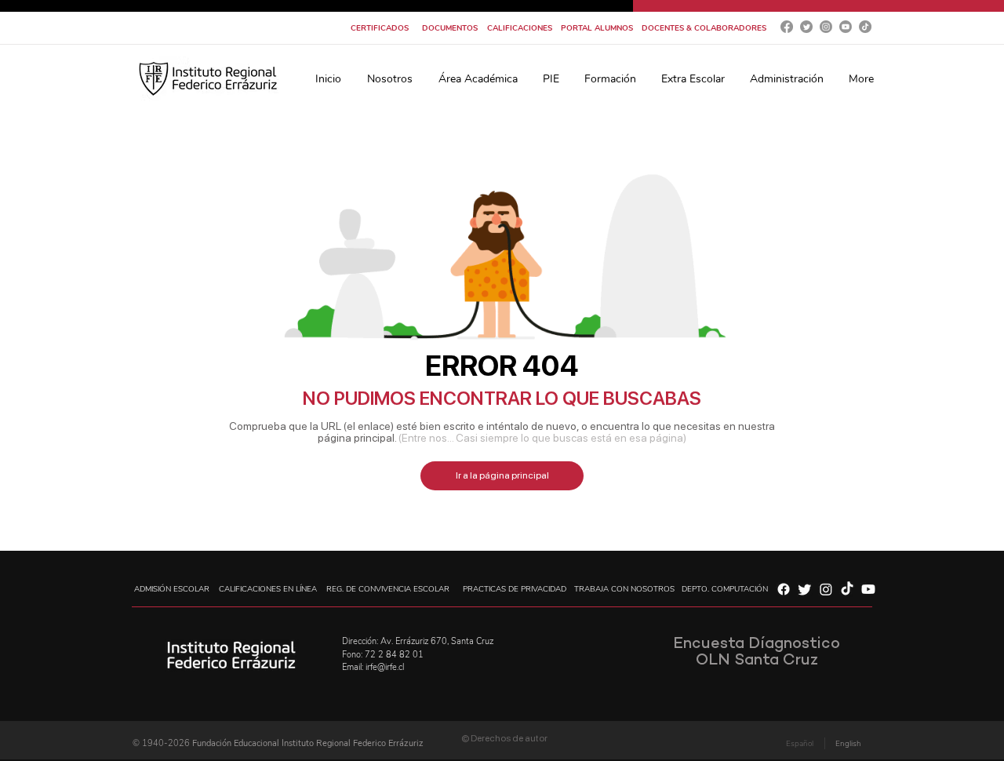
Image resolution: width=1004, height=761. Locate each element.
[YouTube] (845, 26)
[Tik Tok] (865, 26)
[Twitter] (806, 26)
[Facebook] (786, 26)
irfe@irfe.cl (385, 667)
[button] (389, 78)
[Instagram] (826, 26)
